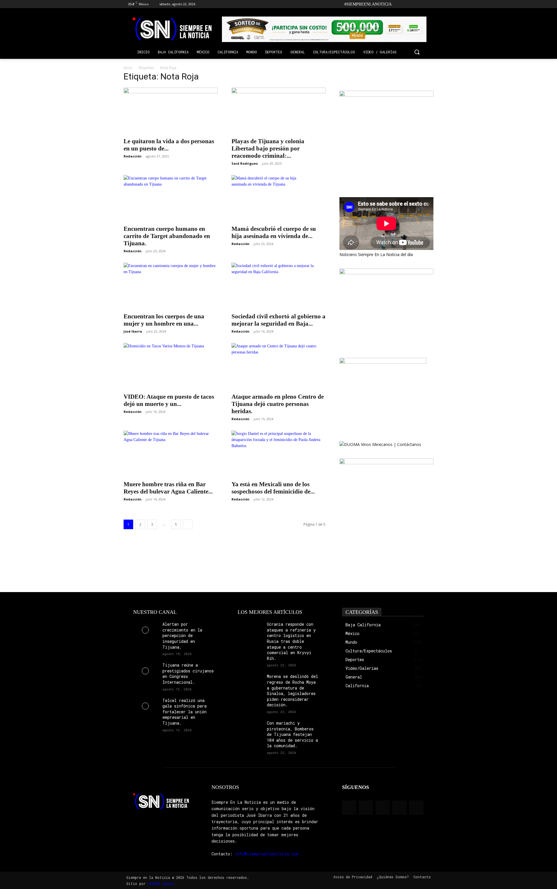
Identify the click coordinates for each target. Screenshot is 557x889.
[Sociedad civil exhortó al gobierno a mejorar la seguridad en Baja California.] (278, 286)
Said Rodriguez (245, 163)
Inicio (128, 67)
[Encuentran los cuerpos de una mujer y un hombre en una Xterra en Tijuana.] (171, 286)
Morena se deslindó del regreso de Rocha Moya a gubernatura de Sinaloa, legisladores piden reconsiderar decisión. (292, 690)
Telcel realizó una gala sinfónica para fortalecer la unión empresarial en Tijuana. (184, 712)
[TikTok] (414, 4)
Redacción (133, 156)
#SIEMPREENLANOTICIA (368, 4)
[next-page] (188, 524)
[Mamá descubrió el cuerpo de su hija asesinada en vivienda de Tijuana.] (278, 198)
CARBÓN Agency (161, 883)
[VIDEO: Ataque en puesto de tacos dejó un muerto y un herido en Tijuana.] (171, 366)
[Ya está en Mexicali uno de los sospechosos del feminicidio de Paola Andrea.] (278, 454)
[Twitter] (422, 4)
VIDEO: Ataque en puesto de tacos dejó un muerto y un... (169, 400)
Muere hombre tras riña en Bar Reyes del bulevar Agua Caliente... (168, 488)
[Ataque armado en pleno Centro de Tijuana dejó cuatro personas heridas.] (278, 366)
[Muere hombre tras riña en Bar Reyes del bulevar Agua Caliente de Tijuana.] (171, 454)
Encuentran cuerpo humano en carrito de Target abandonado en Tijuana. (167, 236)
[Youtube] (430, 4)
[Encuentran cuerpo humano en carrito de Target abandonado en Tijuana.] (171, 198)
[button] (417, 52)
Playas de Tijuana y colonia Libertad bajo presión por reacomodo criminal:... (268, 148)
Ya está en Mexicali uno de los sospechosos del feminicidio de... (273, 488)
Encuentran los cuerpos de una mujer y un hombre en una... (164, 320)
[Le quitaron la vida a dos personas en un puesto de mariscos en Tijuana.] (171, 111)
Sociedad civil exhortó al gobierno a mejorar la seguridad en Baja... (278, 320)
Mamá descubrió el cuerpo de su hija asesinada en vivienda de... (274, 232)
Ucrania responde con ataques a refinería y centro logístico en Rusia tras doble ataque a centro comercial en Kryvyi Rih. (291, 641)
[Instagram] (406, 4)
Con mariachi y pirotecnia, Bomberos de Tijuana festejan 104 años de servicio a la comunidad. (292, 734)
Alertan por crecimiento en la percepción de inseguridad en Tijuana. (182, 635)
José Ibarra (133, 331)
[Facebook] (398, 4)
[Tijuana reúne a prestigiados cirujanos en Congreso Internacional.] (145, 670)
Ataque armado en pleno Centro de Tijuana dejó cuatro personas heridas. (278, 404)
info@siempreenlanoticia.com (267, 854)
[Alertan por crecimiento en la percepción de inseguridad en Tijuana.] (145, 629)
